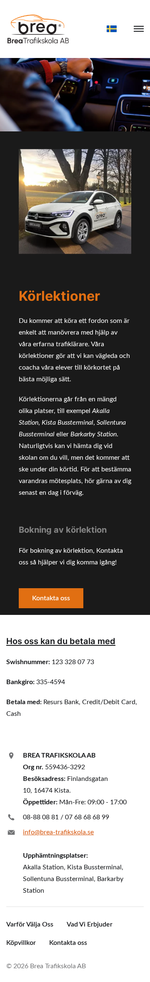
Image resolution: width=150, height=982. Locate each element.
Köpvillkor (21, 942)
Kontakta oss (51, 598)
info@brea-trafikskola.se (58, 832)
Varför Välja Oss (29, 924)
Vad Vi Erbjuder (89, 924)
